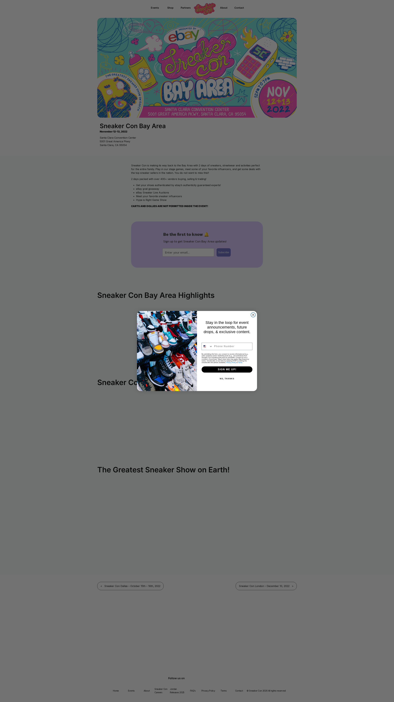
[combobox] (207, 346)
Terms (240, 362)
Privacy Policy (231, 362)
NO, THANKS (227, 379)
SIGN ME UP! (227, 369)
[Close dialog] (253, 314)
